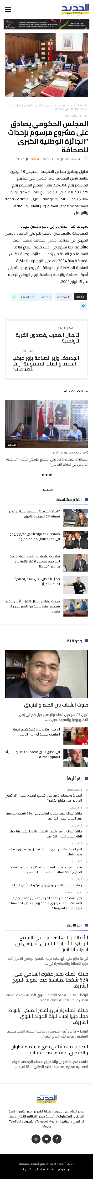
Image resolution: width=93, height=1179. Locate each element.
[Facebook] (57, 1139)
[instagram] (36, 1139)
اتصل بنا (26, 1169)
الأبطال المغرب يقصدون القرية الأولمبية (48, 335)
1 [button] (50, 474)
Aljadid (75, 159)
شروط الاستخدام (45, 1169)
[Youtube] (46, 1139)
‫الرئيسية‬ (84, 105)
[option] (46, 433)
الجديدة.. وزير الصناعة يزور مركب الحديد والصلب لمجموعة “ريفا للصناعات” (45, 361)
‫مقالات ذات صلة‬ (76, 391)
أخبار (73, 105)
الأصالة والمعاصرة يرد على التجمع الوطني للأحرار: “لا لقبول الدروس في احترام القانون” (46, 462)
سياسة (12, 445)
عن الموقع (64, 1169)
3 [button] (43, 475)
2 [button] (46, 475)
